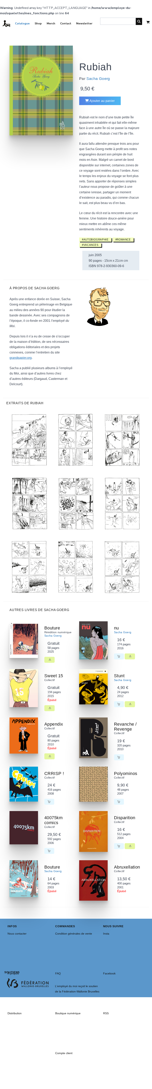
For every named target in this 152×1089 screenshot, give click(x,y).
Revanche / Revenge (125, 727)
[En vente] (119, 656)
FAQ (58, 973)
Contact (65, 23)
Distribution (15, 1013)
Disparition (124, 817)
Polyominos (125, 773)
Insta (106, 933)
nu (116, 627)
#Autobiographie (95, 239)
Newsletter (84, 23)
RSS (106, 1013)
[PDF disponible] (49, 660)
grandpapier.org (21, 357)
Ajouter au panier (102, 100)
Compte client (63, 1053)
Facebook (109, 973)
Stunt (119, 675)
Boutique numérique (68, 1013)
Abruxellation (127, 867)
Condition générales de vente (73, 933)
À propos (13, 973)
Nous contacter (17, 933)
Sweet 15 (53, 675)
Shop (38, 23)
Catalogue (22, 23)
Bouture (52, 627)
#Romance (123, 239)
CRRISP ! (54, 773)
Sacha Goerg (98, 79)
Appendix (53, 724)
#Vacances (90, 244)
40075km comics (53, 820)
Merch (51, 23)
